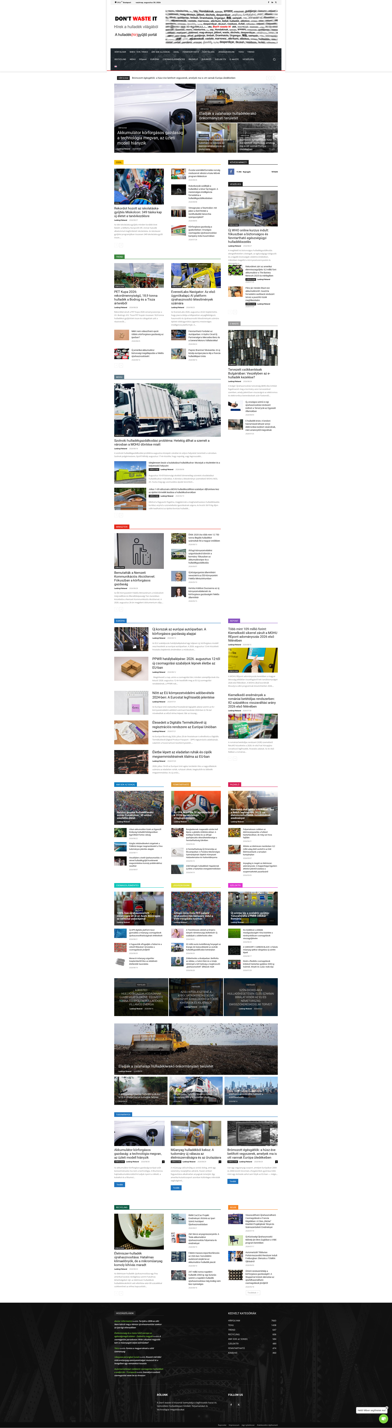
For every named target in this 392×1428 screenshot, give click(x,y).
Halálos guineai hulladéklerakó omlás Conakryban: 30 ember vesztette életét (135, 815)
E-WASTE (232, 364)
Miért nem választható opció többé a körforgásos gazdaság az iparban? (148, 334)
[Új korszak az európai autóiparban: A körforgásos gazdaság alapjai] (131, 639)
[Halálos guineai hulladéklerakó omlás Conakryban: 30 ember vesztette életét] (139, 808)
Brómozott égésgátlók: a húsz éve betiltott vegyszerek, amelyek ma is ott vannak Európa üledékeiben (252, 1153)
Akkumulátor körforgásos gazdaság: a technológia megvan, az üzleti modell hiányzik (138, 1153)
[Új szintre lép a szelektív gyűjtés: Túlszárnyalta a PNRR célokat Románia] (253, 908)
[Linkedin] (272, 2)
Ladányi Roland (120, 220)
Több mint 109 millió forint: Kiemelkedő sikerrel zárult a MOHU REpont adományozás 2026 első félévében (252, 634)
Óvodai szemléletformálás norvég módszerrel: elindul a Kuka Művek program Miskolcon (204, 173)
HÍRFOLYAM (122, 128)
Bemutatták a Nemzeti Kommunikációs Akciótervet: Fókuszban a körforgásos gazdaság (134, 578)
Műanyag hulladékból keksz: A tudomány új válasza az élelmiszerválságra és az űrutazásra (196, 1153)
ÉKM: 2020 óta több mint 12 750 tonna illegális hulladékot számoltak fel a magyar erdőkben (204, 537)
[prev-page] (116, 245)
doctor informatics (123, 1321)
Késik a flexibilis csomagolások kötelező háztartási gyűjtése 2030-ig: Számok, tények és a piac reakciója (259, 964)
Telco (116, 1348)
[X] (276, 2)
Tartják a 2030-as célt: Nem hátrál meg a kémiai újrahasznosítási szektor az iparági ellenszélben (138, 1324)
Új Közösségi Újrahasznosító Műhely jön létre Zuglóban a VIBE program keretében (261, 1239)
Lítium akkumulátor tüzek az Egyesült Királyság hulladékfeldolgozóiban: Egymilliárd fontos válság (145, 832)
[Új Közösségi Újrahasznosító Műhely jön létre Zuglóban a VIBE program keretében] (235, 1240)
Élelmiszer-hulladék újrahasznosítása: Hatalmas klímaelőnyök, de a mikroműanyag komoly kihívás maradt (138, 1259)
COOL (117, 203)
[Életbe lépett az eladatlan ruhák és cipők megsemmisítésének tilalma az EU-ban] (131, 762)
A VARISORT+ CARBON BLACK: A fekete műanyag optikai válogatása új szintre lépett (260, 950)
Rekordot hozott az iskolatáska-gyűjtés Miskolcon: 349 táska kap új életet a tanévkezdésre (138, 212)
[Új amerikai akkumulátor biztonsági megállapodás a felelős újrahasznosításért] (121, 354)
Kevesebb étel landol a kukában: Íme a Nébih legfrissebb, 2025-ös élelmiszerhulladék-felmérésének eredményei (252, 814)
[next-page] (121, 245)
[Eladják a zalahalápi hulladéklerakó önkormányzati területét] (237, 103)
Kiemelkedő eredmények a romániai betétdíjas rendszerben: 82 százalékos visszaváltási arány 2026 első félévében (252, 700)
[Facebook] (268, 2)
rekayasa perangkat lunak (126, 1357)
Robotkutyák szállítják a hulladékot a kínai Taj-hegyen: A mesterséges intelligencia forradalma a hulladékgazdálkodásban (203, 192)
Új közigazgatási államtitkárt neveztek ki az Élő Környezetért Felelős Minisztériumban (203, 575)
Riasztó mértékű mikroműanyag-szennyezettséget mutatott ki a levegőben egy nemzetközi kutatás (137, 1360)
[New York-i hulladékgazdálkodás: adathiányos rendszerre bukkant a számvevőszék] (251, 1091)
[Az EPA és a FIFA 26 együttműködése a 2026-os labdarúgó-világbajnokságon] (196, 808)
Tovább (120, 1184)
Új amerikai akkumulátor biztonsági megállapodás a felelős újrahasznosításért (148, 353)
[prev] (268, 78)
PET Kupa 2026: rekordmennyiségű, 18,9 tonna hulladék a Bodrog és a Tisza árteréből (175, 78)
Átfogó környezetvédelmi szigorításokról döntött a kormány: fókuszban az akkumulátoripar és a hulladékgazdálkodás (200, 556)
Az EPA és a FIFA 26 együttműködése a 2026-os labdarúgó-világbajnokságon (195, 815)
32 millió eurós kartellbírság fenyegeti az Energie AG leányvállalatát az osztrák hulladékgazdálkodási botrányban (203, 947)
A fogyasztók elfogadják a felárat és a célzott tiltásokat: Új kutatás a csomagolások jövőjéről (145, 947)
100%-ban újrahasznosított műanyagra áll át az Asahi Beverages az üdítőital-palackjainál (138, 915)
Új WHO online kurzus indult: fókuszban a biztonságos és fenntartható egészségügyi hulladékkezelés (248, 236)
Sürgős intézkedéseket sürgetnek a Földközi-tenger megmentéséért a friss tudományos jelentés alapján (146, 846)
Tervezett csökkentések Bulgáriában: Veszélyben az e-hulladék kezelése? (249, 373)
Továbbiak (252, 1292)
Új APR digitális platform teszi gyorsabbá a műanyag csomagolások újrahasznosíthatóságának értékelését (145, 933)
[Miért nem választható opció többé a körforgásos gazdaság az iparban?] (121, 335)
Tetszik (274, 172)
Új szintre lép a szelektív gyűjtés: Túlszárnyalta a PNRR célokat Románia (250, 915)
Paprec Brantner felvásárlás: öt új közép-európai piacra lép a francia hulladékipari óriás (204, 353)
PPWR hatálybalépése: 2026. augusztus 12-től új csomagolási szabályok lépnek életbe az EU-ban (186, 663)
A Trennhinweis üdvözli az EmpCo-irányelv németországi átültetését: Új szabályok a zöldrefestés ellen (201, 933)
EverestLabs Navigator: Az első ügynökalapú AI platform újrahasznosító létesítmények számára (193, 297)
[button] (274, 59)
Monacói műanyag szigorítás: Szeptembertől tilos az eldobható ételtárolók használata (143, 961)
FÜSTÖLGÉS (141, 985)
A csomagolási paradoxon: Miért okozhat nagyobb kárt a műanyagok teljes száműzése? (137, 1339)
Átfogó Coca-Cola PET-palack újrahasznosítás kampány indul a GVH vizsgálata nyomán (193, 915)
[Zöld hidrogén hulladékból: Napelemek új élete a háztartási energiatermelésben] (177, 869)
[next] (273, 78)
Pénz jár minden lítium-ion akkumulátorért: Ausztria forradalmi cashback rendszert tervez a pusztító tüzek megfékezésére (260, 294)
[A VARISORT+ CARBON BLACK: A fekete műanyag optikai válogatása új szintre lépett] (234, 950)
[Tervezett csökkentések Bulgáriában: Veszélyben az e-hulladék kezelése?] (253, 348)
